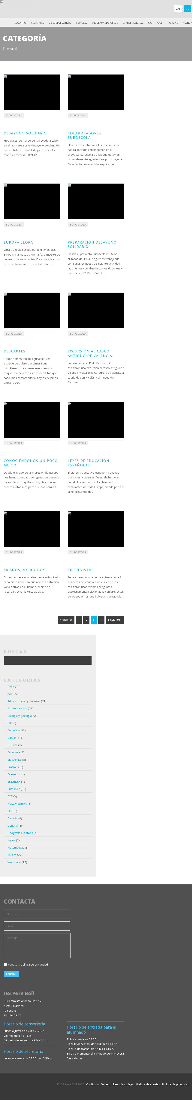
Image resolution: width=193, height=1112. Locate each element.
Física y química (17, 803)
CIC (150, 22)
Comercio (14, 730)
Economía (14, 752)
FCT (10, 796)
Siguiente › (115, 619)
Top (178, 1087)
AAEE (159, 22)
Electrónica (15, 759)
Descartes (15, 351)
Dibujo (12, 737)
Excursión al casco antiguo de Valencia (90, 353)
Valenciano (14, 862)
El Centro (20, 22)
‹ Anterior (66, 619)
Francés (13, 818)
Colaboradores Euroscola (84, 135)
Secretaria (37, 22)
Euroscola (14, 789)
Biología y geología (20, 715)
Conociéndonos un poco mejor (31, 462)
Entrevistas (81, 569)
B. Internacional (17, 708)
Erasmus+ (14, 781)
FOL (10, 811)
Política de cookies (148, 1084)
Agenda (187, 22)
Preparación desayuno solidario (92, 244)
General (13, 825)
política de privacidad (34, 964)
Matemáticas (16, 847)
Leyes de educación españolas (88, 462)
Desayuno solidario (25, 133)
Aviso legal (127, 1084)
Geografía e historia (20, 833)
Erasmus (13, 767)
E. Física (12, 745)
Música (12, 855)
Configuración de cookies (102, 1084)
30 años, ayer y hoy (24, 569)
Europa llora (18, 242)
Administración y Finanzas (24, 701)
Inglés (11, 840)
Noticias (172, 22)
